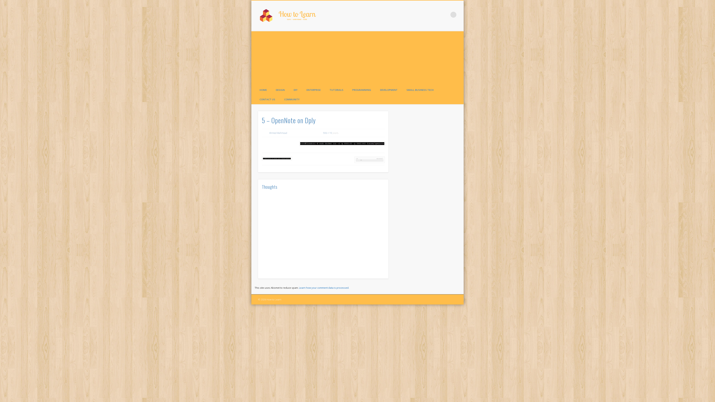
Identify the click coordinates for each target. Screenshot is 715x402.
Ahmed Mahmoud (278, 133)
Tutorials (336, 90)
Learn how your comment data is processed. (324, 287)
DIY (296, 90)
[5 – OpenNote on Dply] (342, 143)
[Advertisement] (357, 57)
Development (389, 90)
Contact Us (267, 99)
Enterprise (313, 90)
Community (292, 99)
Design (280, 90)
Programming (361, 90)
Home (263, 90)
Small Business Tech (420, 90)
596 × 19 (327, 133)
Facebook (446, 15)
